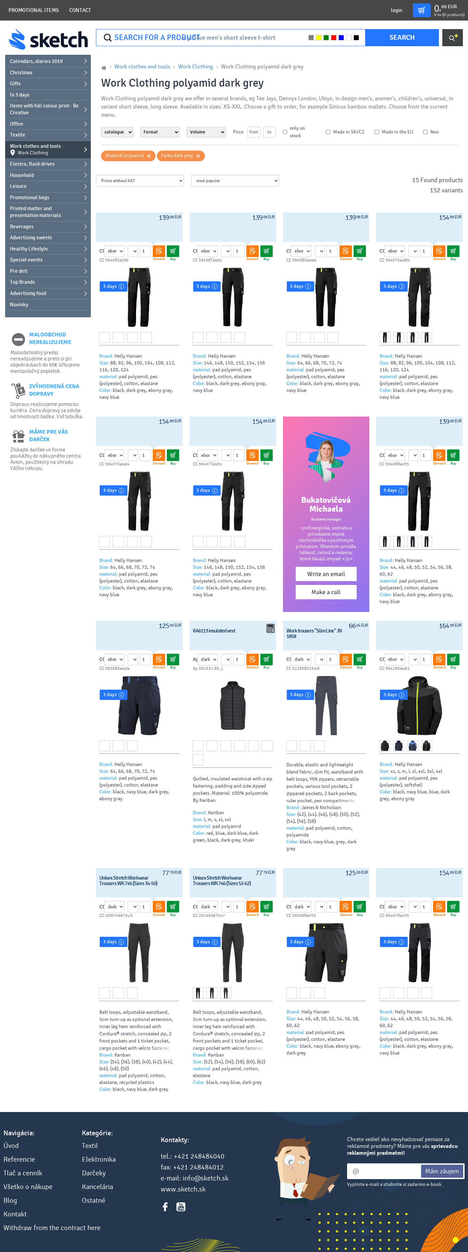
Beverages (22, 226)
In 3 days (19, 95)
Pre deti (18, 271)
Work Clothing (195, 66)
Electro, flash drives (32, 164)
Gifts (15, 83)
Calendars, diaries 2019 (36, 61)
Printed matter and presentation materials (35, 211)
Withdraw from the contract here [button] (51, 1228)
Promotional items (34, 10)
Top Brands (22, 282)
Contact (80, 10)
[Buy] (173, 251)
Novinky (19, 305)
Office (16, 124)
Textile (17, 135)
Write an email (326, 574)
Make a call (326, 592)
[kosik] (422, 10)
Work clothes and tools (35, 149)
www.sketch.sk (183, 1189)
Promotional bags (29, 197)
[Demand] (159, 251)
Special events (26, 260)
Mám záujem (442, 1171)
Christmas (21, 72)
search (402, 37)
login (396, 10)
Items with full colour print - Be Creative (44, 109)
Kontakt (15, 1214)
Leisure (18, 186)
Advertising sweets (31, 237)
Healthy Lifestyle (29, 249)
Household (22, 175)
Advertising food (28, 293)
